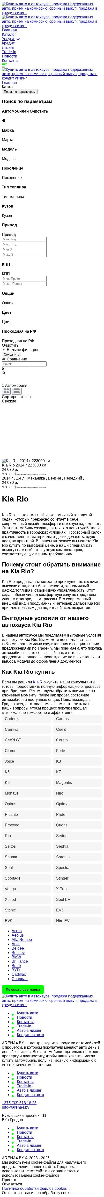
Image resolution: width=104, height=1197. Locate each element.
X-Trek (61, 889)
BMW (16, 957)
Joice (9, 761)
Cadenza (13, 719)
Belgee (18, 948)
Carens (62, 719)
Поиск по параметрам (20, 91)
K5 (7, 772)
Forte (60, 751)
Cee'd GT (13, 740)
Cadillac (19, 974)
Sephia (62, 846)
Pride (60, 814)
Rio (8, 836)
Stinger (62, 878)
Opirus (10, 804)
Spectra (62, 868)
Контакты (10, 60)
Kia (36, 682)
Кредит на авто (30, 1035)
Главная (9, 30)
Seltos (10, 846)
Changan (20, 979)
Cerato (62, 740)
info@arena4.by (15, 1107)
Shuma (11, 857)
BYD (16, 970)
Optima (62, 804)
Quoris (61, 825)
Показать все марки (23, 989)
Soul (9, 868)
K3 (58, 761)
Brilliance (20, 961)
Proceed (12, 825)
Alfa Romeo (22, 940)
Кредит (8, 43)
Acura (17, 931)
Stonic (10, 910)
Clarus (10, 751)
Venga (10, 889)
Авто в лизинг (29, 1030)
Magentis (64, 783)
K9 (7, 783)
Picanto (11, 814)
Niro (59, 793)
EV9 (8, 921)
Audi (16, 944)
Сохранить (11, 354)
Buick (16, 966)
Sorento (63, 857)
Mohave (12, 793)
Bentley (18, 953)
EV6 (60, 910)
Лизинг (8, 47)
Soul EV (63, 899)
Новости (9, 56)
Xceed (10, 899)
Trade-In (9, 52)
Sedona (63, 836)
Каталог (9, 34)
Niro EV (63, 921)
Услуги (8, 39)
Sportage (13, 878)
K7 (58, 772)
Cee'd (61, 729)
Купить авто (27, 1013)
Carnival (12, 729)
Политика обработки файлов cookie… (36, 1188)
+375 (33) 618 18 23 (19, 1103)
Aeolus (18, 935)
